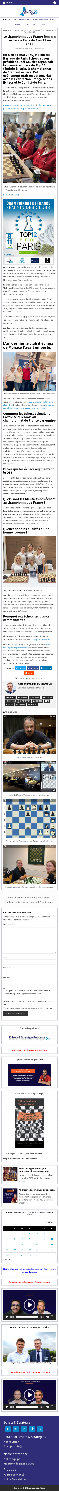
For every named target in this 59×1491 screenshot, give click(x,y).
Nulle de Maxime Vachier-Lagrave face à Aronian (29, 795)
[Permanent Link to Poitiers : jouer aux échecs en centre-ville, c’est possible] (29, 864)
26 (7, 1255)
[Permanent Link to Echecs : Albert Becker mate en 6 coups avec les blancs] (29, 818)
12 (7, 1244)
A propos (9, 1446)
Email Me (33, 704)
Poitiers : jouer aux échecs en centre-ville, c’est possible (29, 887)
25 (52, 1249)
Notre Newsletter (15, 1479)
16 (37, 1244)
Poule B (15, 194)
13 (15, 1244)
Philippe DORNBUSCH (24, 48)
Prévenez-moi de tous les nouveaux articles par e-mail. (29, 1008)
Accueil (6, 30)
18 (52, 1244)
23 (37, 1249)
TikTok (10, 704)
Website (11, 697)
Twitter (21, 668)
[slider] (27, 1317)
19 (7, 1249)
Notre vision (11, 1441)
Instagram (12, 701)
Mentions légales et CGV (19, 1463)
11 (52, 1239)
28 (22, 1255)
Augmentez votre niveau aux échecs (37, 1189)
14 (22, 1244)
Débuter (16, 25)
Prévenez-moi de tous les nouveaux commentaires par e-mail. (28, 1002)
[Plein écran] (52, 1316)
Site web (7, 977)
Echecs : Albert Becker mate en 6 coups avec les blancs (29, 841)
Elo (34, 25)
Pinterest (25, 701)
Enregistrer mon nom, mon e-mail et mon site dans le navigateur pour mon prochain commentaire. (27, 992)
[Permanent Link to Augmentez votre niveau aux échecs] (10, 1195)
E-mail (6, 967)
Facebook (34, 668)
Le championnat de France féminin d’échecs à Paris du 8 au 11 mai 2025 (29, 40)
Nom (6, 957)
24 (44, 1249)
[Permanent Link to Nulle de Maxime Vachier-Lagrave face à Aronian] (29, 776)
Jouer (26, 25)
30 (37, 1255)
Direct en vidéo (10, 105)
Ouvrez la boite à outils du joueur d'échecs (29, 1372)
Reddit (30, 673)
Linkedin (47, 668)
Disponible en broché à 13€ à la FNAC (20, 1158)
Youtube (48, 697)
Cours (43, 25)
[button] (29, 1305)
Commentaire (9, 924)
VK (48, 701)
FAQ (19, 1446)
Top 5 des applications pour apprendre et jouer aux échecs (34, 1169)
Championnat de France (34, 678)
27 (15, 1255)
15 (29, 1244)
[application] (29, 1305)
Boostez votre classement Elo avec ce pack (29, 1282)
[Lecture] (7, 1316)
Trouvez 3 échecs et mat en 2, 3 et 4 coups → (29, 897)
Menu (9, 2)
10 (44, 1239)
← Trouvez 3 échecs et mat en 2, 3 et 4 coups (29, 902)
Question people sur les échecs (29, 757)
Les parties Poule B (29, 108)
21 (22, 1249)
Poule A (6, 194)
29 (29, 1255)
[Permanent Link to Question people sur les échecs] (29, 734)
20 (15, 1249)
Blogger (21, 704)
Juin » (11, 1259)
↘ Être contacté (14, 1474)
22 (29, 1249)
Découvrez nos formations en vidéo (29, 1050)
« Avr (5, 1259)
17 (44, 1244)
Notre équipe (12, 1459)
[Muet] (47, 1316)
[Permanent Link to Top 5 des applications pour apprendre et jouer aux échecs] (10, 1174)
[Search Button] (54, 2)
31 (44, 1255)
